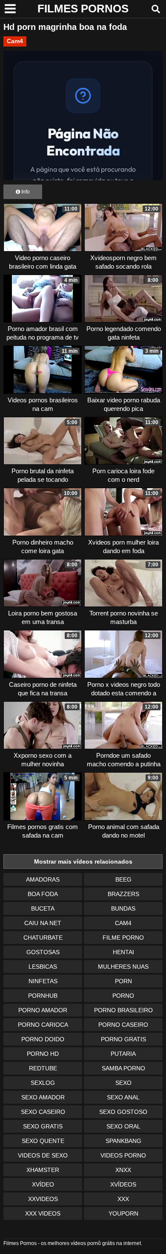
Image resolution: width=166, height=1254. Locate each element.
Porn (123, 981)
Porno (123, 995)
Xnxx (123, 1169)
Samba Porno (123, 1068)
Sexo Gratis (43, 1126)
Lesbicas (43, 966)
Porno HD (43, 1053)
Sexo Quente (43, 1140)
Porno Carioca (43, 1024)
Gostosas (43, 952)
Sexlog (43, 1082)
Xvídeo (43, 1184)
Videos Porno (123, 1155)
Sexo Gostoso (123, 1111)
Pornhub (42, 995)
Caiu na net (42, 923)
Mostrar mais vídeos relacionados (83, 861)
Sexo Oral (123, 1126)
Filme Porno (123, 937)
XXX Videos (42, 1213)
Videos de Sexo (43, 1155)
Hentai (123, 952)
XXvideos (43, 1198)
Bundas (123, 908)
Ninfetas (43, 981)
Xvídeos (123, 1184)
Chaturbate (43, 937)
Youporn (123, 1213)
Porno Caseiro (123, 1024)
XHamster (42, 1169)
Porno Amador (42, 1010)
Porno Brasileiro (123, 1010)
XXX (123, 1198)
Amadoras (43, 879)
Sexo (123, 1082)
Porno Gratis (123, 1039)
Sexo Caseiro (43, 1111)
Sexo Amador (43, 1097)
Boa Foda (43, 894)
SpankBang (123, 1140)
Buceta (42, 908)
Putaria (123, 1053)
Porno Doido (42, 1039)
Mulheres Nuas (123, 966)
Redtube (43, 1068)
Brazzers (123, 894)
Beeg (123, 879)
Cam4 (15, 41)
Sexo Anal (123, 1097)
